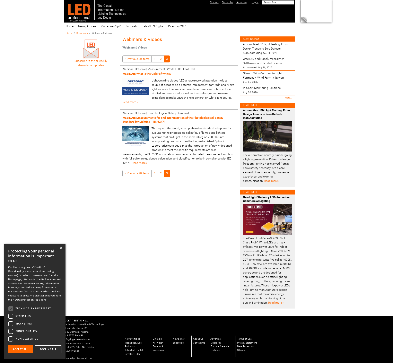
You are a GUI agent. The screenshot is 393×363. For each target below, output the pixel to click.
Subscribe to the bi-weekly (91, 60)
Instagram (158, 350)
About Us (198, 338)
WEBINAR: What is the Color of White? (146, 73)
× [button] (60, 248)
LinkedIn (157, 338)
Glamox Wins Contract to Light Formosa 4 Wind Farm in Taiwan (263, 78)
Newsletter (178, 338)
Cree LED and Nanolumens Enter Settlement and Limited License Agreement (263, 63)
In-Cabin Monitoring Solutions (262, 90)
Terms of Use (244, 338)
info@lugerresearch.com (77, 339)
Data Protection (245, 346)
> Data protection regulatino (29, 299)
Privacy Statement (247, 342)
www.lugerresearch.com (77, 343)
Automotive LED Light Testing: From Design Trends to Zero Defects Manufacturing (265, 48)
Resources (82, 33)
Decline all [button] (48, 349)
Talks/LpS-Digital (153, 26)
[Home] (79, 10)
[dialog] (35, 301)
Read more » (130, 102)
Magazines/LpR (111, 26)
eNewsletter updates (91, 65)
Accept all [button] (20, 349)
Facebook (158, 346)
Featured (215, 350)
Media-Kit (215, 342)
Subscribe (178, 342)
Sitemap (241, 350)
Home (69, 26)
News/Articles (87, 26)
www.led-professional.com (78, 358)
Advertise (215, 338)
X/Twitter (158, 342)
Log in (255, 2)
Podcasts (131, 26)
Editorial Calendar (220, 346)
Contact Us (199, 342)
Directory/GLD (177, 26)
